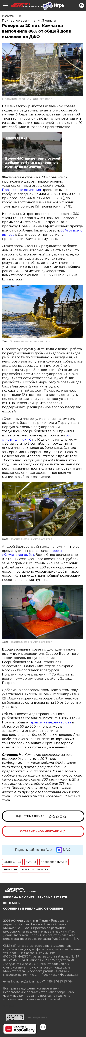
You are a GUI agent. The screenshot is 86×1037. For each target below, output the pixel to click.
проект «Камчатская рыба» (32, 553)
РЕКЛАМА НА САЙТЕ (18, 897)
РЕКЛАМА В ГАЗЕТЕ (52, 897)
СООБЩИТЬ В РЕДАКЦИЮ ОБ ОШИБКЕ (33, 908)
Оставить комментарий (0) (43, 831)
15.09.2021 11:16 (12, 16)
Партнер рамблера (37, 1017)
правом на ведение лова (50, 722)
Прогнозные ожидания (21, 190)
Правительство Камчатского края (27, 99)
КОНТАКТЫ (11, 903)
